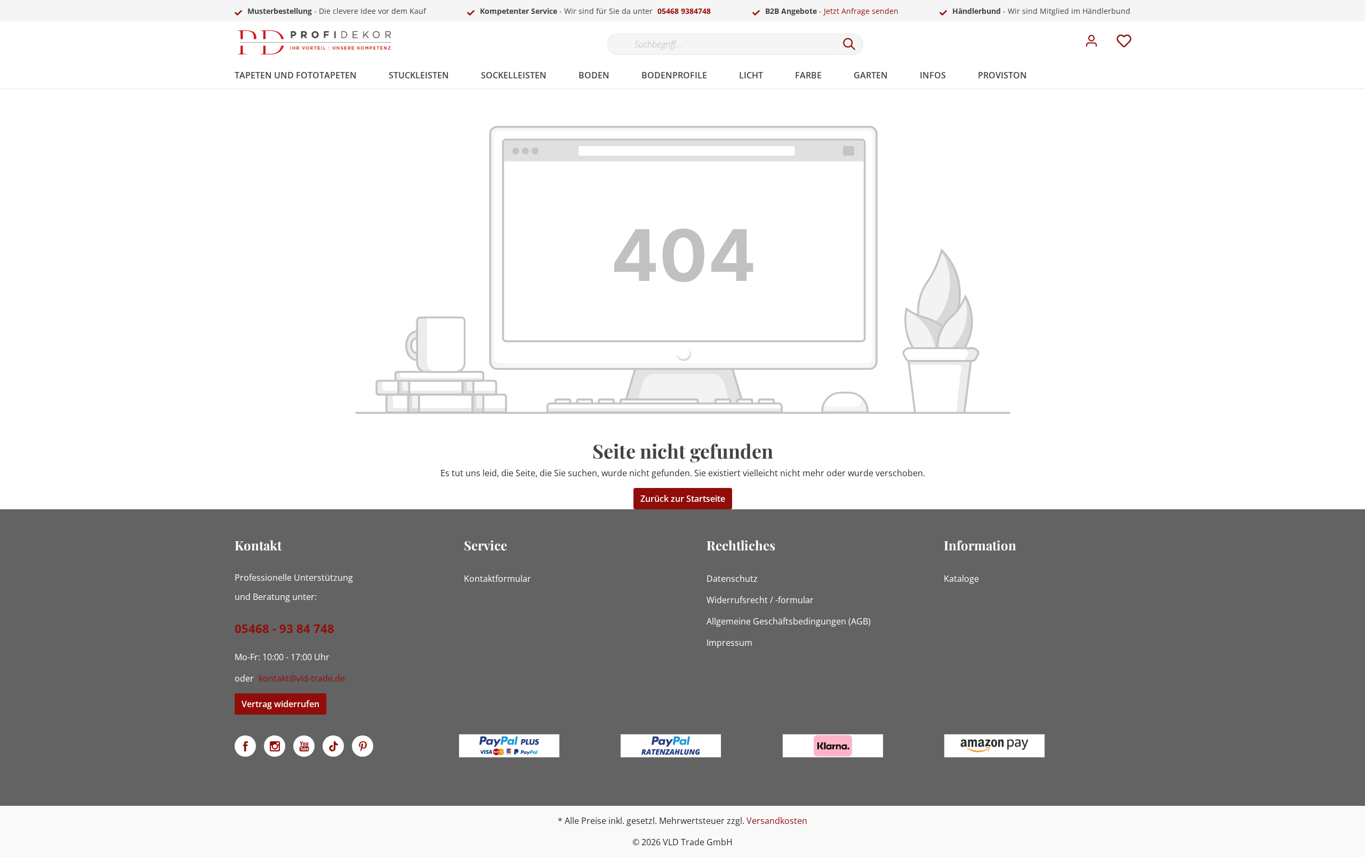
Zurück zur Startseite (682, 498)
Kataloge (961, 578)
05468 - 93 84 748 (284, 628)
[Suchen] (849, 44)
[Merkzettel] (1124, 43)
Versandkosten (776, 821)
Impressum (729, 642)
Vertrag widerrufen (280, 704)
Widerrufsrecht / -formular (760, 600)
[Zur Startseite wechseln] (315, 42)
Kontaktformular (497, 578)
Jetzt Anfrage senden (861, 11)
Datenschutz (732, 578)
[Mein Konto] (1091, 43)
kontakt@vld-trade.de (302, 678)
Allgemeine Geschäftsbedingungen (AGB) (788, 621)
